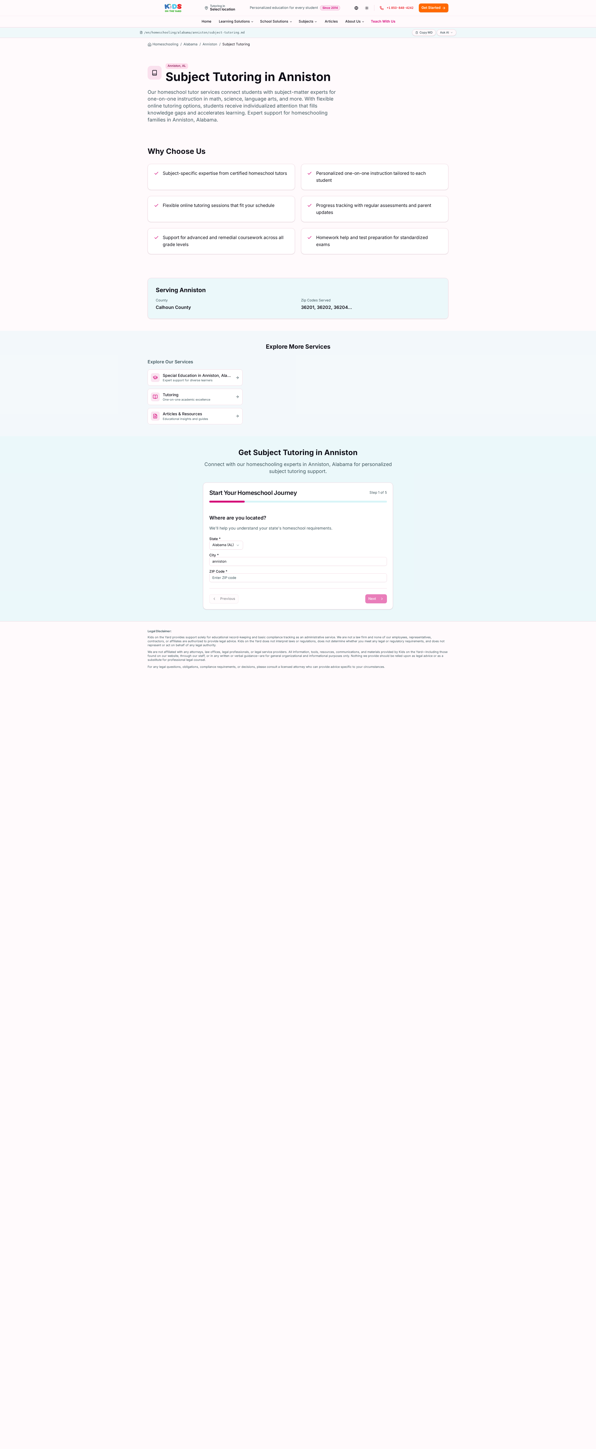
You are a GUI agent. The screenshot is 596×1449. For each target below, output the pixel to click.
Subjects (306, 21)
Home (206, 21)
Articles (331, 21)
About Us (353, 21)
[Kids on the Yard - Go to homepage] (173, 8)
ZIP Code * (218, 571)
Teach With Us (383, 21)
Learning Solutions (234, 21)
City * (214, 555)
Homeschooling (165, 44)
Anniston (210, 44)
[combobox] (226, 545)
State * (215, 539)
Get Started (430, 8)
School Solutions (274, 21)
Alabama (190, 44)
